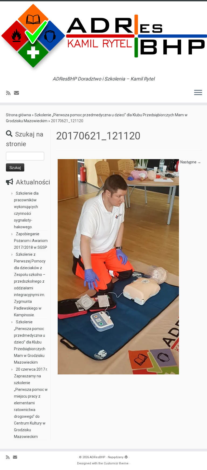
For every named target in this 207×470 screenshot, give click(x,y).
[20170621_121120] (118, 266)
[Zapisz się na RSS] (10, 93)
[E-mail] (18, 93)
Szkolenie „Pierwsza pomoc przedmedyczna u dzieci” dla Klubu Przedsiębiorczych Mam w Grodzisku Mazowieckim (29, 342)
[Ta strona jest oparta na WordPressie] (126, 456)
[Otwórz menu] (198, 93)
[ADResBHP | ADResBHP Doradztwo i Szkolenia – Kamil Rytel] (103, 38)
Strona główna (18, 115)
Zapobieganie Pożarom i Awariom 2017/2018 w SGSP (31, 241)
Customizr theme (116, 463)
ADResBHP (97, 457)
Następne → (190, 162)
